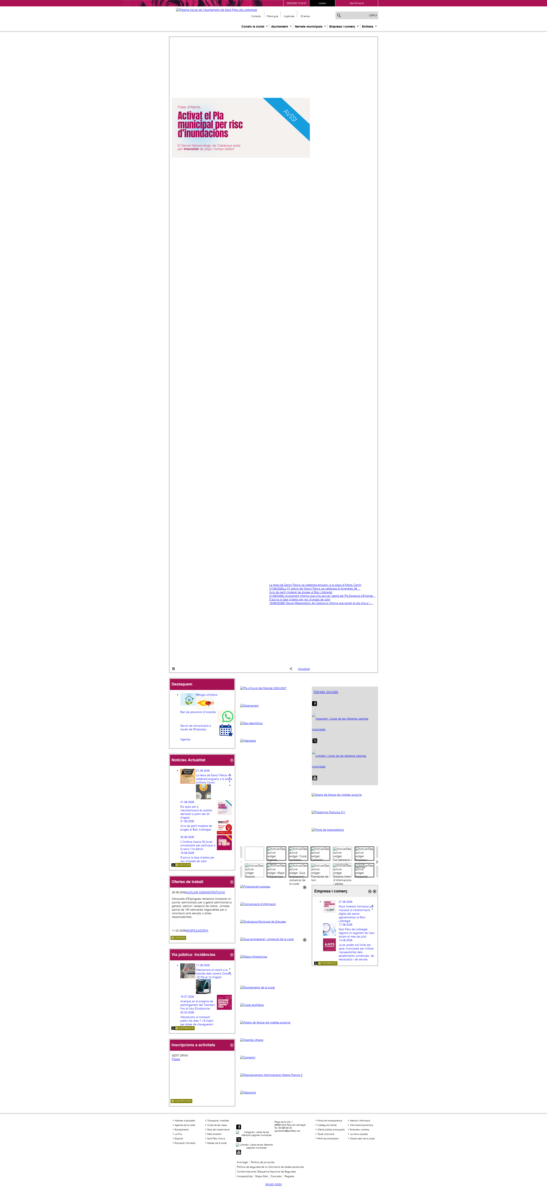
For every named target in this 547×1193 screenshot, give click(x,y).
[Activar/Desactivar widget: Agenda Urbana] (276, 853)
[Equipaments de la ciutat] (273, 992)
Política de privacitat (262, 1162)
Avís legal (242, 1162)
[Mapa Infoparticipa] (273, 968)
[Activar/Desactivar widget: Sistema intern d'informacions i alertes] (342, 870)
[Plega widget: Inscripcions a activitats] (232, 1045)
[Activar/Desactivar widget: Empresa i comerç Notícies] (364, 853)
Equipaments (182, 1129)
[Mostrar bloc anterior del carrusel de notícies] (291, 669)
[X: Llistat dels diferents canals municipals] (315, 742)
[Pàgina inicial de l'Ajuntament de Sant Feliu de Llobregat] (216, 10)
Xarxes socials (325, 691)
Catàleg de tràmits (327, 1125)
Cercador (276, 1176)
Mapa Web (261, 1176)
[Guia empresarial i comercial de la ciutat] (273, 943)
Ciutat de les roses (217, 1125)
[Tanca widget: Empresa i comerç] (374, 891)
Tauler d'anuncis (326, 1134)
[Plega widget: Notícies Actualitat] (232, 760)
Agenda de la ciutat (185, 1125)
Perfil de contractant (328, 1138)
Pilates (176, 1059)
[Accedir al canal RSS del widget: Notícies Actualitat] (173, 865)
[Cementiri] (273, 1062)
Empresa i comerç (342, 26)
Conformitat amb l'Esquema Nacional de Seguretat (266, 1171)
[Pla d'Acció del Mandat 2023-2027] (273, 692)
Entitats (367, 26)
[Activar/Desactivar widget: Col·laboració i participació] (342, 853)
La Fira (178, 1134)
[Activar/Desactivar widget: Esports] (254, 870)
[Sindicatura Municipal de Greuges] (273, 926)
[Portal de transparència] (345, 834)
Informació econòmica (361, 1125)
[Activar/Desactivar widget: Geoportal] (364, 870)
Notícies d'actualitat (185, 1120)
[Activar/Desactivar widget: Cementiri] (320, 853)
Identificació (357, 3)
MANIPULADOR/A (196, 930)
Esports (179, 1138)
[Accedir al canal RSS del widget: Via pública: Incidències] (173, 1028)
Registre (289, 1176)
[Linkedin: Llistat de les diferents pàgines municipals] (345, 761)
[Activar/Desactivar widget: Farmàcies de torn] (320, 870)
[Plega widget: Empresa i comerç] (370, 891)
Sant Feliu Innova (216, 1138)
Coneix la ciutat (252, 26)
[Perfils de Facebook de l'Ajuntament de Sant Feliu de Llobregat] (314, 705)
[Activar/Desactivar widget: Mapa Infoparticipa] (276, 870)
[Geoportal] (273, 1097)
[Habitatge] (273, 745)
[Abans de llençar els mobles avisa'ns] (345, 799)
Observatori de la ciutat (362, 1138)
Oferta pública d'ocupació (331, 1129)
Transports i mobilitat (218, 1120)
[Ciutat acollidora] (273, 1009)
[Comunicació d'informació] (273, 908)
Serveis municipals (308, 26)
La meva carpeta (359, 1134)
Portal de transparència (330, 1120)
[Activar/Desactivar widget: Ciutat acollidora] (298, 853)
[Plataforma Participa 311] (345, 816)
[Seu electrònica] (273, 727)
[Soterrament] (273, 710)
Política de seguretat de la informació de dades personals (270, 1166)
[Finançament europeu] (273, 891)
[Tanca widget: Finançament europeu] (304, 887)
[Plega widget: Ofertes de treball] (232, 882)
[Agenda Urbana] (273, 1044)
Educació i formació (185, 1143)
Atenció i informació (360, 1120)
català (322, 3)
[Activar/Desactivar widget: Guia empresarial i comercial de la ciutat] (298, 870)
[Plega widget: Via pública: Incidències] (232, 955)
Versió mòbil (273, 1184)
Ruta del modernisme (218, 1129)
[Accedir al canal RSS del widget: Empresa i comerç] (316, 963)
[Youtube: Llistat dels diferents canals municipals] (315, 780)
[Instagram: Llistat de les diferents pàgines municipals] (345, 724)
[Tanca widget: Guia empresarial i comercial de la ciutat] (304, 940)
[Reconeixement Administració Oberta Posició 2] (273, 1079)
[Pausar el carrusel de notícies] (173, 669)
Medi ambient (214, 1134)
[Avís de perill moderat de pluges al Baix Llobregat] (241, 156)
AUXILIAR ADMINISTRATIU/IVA (205, 892)
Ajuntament (279, 26)
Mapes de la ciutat (216, 1143)
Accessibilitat (245, 1176)
